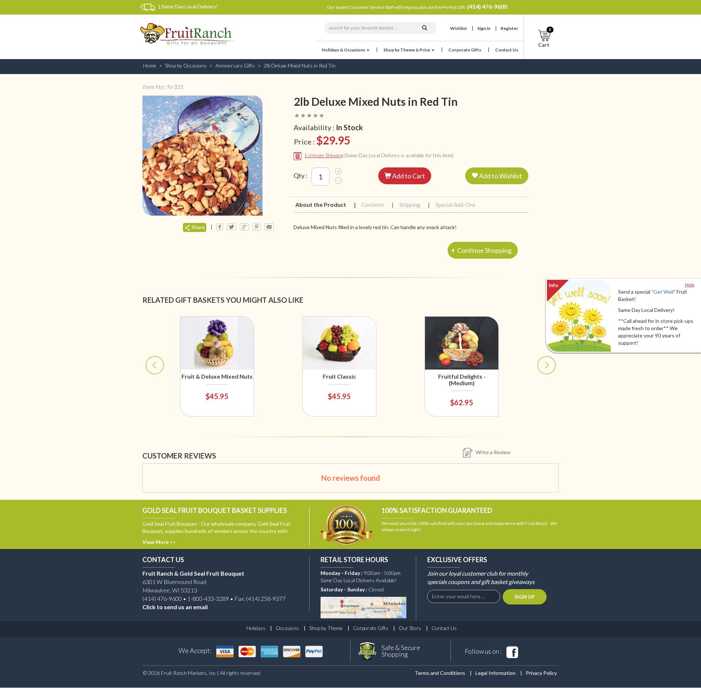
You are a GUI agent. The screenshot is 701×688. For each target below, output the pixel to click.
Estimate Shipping (324, 155)
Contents (377, 204)
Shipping (414, 204)
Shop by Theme (326, 628)
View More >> (159, 542)
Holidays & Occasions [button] (344, 50)
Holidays (255, 628)
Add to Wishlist (500, 176)
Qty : (300, 175)
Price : (322, 140)
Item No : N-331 (163, 86)
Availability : (328, 127)
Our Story (410, 628)
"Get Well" (663, 292)
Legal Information (495, 673)
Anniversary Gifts (235, 65)
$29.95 (333, 140)
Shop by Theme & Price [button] (407, 50)
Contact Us (506, 50)
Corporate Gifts (464, 50)
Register (509, 28)
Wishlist (458, 28)
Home (149, 65)
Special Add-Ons (455, 204)
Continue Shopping (484, 250)
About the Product (325, 204)
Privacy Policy (541, 673)
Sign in (483, 28)
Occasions (287, 628)
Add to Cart (408, 176)
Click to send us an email (175, 606)
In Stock (349, 127)
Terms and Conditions (440, 673)
